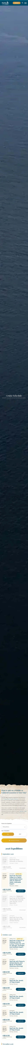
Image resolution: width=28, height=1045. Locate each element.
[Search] (22, 3)
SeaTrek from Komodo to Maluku (16, 860)
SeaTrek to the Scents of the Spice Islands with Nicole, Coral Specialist (17, 900)
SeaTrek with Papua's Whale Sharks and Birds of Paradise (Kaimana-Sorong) (17, 963)
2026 (8, 834)
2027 (20, 834)
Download (14, 840)
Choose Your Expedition (6, 823)
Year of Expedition (5, 830)
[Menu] (25, 3)
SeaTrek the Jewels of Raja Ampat (16, 981)
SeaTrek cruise (23, 811)
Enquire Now (20, 890)
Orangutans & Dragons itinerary (10, 799)
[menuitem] (16, 3)
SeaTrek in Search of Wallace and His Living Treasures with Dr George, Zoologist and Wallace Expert (17, 944)
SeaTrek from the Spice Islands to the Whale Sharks (16, 919)
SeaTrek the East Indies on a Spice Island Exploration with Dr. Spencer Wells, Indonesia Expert (16, 880)
